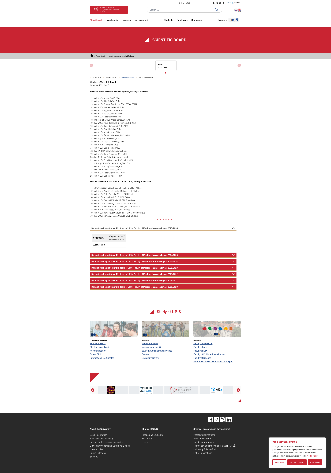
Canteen (146, 354)
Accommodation (98, 350)
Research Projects (202, 438)
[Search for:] (218, 10)
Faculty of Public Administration (209, 354)
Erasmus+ (147, 441)
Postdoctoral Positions (204, 434)
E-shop (182, 3)
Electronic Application (100, 346)
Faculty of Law (200, 350)
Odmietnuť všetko (297, 462)
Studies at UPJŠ (98, 343)
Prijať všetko (315, 462)
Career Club (95, 354)
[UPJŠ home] (233, 20)
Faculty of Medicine (202, 343)
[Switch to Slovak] (236, 10)
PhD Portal (147, 438)
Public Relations (98, 452)
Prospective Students (152, 434)
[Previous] (92, 390)
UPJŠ (188, 3)
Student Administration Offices (157, 350)
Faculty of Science (202, 357)
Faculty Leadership (114, 56)
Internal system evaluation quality (106, 441)
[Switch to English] (239, 10)
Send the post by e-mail (127, 77)
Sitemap (94, 456)
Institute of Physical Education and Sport (213, 361)
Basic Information (98, 434)
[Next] (238, 390)
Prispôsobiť (279, 462)
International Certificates (102, 357)
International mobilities (153, 346)
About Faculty (101, 56)
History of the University (101, 438)
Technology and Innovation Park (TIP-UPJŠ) (214, 445)
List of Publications (202, 452)
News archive (96, 449)
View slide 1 (165, 72)
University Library (150, 357)
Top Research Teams (203, 441)
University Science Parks (205, 449)
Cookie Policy (312, 456)
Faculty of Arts (200, 346)
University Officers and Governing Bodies (110, 445)
